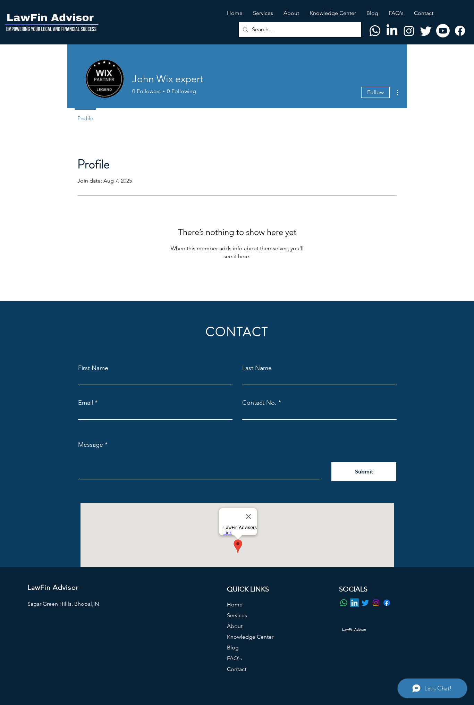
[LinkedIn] (392, 30)
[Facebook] (460, 30)
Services (237, 615)
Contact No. (259, 403)
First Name (93, 368)
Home (235, 604)
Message (90, 445)
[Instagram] (409, 30)
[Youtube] (443, 30)
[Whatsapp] (375, 30)
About (235, 626)
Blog (233, 647)
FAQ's (234, 658)
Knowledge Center (250, 636)
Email (85, 403)
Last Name (257, 368)
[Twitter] (426, 30)
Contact (236, 669)
